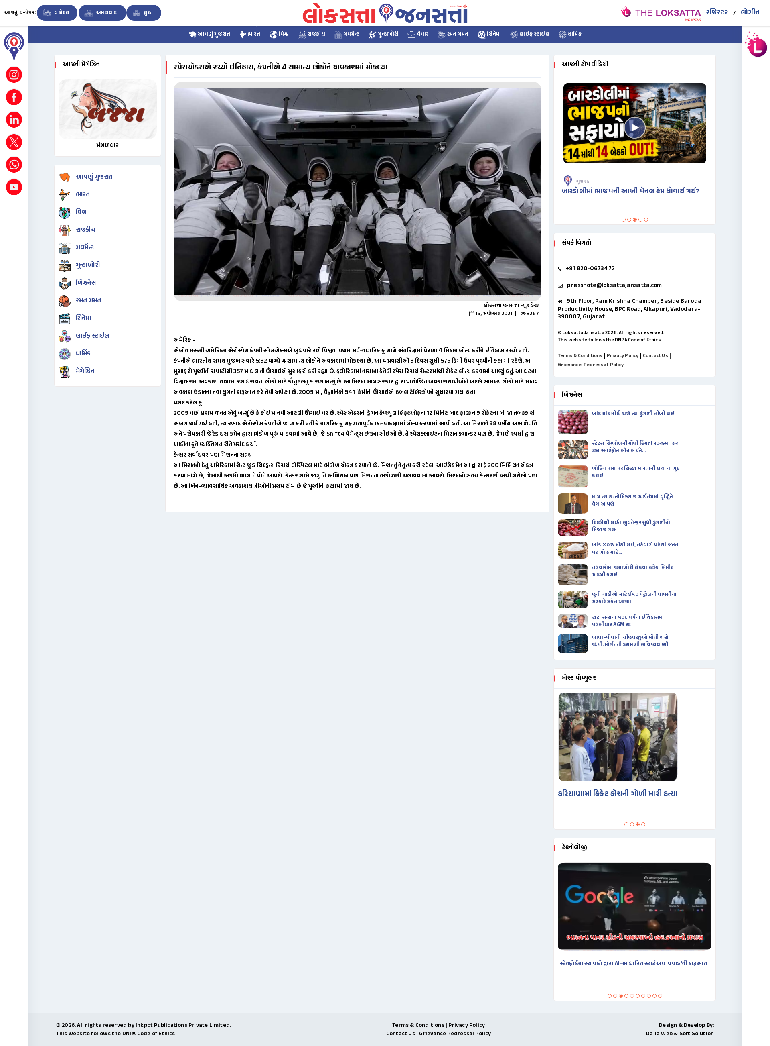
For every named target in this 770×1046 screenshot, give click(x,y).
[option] (357, 191)
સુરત (147, 13)
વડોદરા (61, 13)
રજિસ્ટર (717, 12)
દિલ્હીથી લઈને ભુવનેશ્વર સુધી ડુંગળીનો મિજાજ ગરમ (631, 526)
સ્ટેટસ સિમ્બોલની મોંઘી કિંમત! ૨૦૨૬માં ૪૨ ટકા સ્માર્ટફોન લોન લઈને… (635, 447)
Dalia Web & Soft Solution (680, 1034)
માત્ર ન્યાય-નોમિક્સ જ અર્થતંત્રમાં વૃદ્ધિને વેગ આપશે (632, 500)
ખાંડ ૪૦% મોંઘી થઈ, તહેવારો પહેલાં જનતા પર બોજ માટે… (636, 549)
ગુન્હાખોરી (387, 35)
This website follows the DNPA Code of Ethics (609, 340)
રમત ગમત (457, 35)
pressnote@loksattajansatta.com (614, 285)
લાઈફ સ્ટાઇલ (533, 35)
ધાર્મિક (574, 35)
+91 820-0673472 (590, 268)
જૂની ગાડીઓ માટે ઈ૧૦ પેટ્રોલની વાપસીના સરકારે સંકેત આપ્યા (634, 598)
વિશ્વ (283, 35)
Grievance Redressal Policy (455, 1034)
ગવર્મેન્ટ (350, 35)
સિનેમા (493, 35)
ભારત (253, 35)
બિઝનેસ (86, 283)
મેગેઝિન (85, 372)
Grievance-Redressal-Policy (591, 365)
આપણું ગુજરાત (213, 35)
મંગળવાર (107, 146)
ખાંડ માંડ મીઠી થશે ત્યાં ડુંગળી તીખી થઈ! (634, 414)
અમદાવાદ (106, 13)
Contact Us (655, 355)
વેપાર (421, 35)
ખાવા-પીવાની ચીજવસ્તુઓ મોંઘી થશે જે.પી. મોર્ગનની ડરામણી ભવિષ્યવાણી (630, 641)
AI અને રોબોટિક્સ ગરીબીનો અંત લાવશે (609, 964)
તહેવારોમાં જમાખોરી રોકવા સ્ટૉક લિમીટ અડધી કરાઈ (632, 571)
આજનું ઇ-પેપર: (20, 13)
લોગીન (750, 12)
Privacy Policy (623, 355)
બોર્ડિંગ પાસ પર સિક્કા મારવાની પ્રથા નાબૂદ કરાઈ (635, 472)
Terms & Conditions (580, 355)
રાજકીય (315, 35)
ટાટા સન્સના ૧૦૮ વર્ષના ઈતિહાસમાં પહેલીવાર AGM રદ (628, 621)
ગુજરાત (589, 181)
